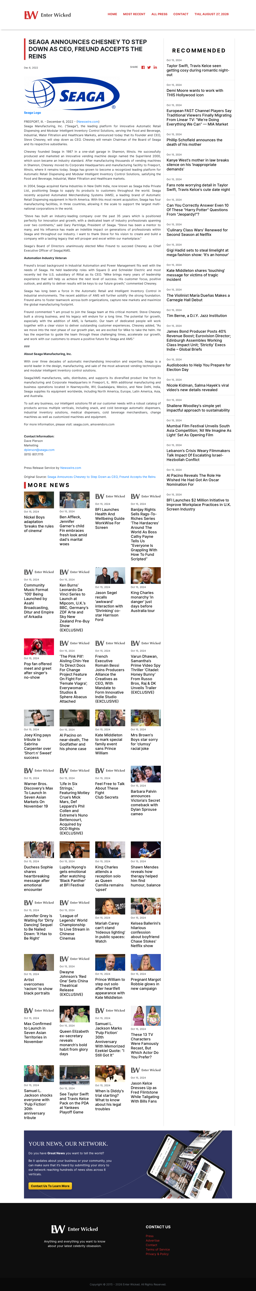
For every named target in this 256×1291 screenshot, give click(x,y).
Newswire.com (88, 121)
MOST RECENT (134, 14)
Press (149, 1236)
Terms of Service (158, 1249)
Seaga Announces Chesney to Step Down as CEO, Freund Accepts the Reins (101, 477)
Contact (151, 1245)
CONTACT (181, 14)
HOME (112, 14)
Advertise (152, 1240)
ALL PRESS (159, 14)
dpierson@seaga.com (39, 450)
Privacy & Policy (157, 1254)
